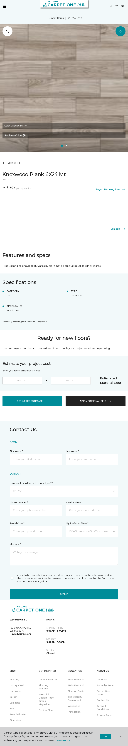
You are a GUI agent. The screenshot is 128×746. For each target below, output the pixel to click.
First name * (16, 451)
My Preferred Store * (77, 523)
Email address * (74, 502)
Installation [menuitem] (74, 711)
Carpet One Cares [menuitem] (103, 693)
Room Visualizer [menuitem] (48, 679)
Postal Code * (17, 523)
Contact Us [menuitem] (103, 700)
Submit (64, 594)
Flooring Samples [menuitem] (43, 687)
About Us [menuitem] (102, 679)
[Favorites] (117, 6)
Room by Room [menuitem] (105, 685)
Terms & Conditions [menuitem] (103, 708)
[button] (111, 6)
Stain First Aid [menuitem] (76, 685)
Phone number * (19, 502)
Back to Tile (13, 162)
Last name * (72, 451)
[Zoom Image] (7, 31)
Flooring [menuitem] (14, 679)
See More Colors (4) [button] (15, 135)
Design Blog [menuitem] (46, 710)
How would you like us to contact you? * (31, 483)
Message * (15, 544)
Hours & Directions (20, 634)
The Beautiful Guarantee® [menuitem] (75, 699)
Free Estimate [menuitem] (18, 714)
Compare (116, 228)
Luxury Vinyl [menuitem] (17, 685)
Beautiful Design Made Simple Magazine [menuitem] (46, 699)
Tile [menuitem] (12, 708)
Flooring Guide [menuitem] (76, 691)
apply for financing (93, 401)
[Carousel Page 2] (66, 145)
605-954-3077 (74, 18)
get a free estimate (30, 401)
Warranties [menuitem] (74, 706)
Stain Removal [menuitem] (76, 679)
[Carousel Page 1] (62, 145)
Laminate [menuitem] (15, 702)
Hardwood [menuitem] (15, 691)
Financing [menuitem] (15, 720)
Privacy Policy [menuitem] (105, 715)
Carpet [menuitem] (13, 697)
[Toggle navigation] (4, 6)
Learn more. (63, 740)
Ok (105, 736)
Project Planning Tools (108, 189)
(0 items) (122, 6)
